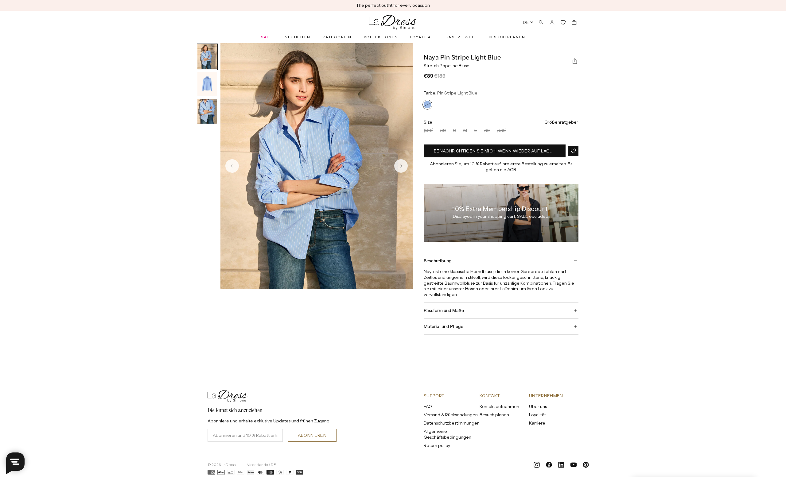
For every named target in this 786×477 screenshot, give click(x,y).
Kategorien (337, 37)
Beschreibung (438, 261)
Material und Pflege (443, 326)
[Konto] (552, 22)
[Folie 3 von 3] (207, 111)
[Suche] (541, 22)
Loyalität (422, 37)
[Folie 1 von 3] (207, 56)
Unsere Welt (461, 37)
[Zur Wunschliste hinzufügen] (573, 151)
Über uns (538, 406)
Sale (266, 37)
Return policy (437, 445)
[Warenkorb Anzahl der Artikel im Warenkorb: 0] (574, 22)
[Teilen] (574, 61)
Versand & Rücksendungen (451, 414)
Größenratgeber (561, 122)
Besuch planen (507, 37)
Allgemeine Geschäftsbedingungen (447, 434)
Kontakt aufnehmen (499, 406)
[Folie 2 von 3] (207, 84)
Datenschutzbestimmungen (452, 423)
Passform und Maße (444, 310)
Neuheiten (297, 37)
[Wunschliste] (563, 22)
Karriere (537, 423)
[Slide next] (401, 166)
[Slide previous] (232, 166)
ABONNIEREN (312, 435)
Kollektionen (381, 37)
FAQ (428, 406)
